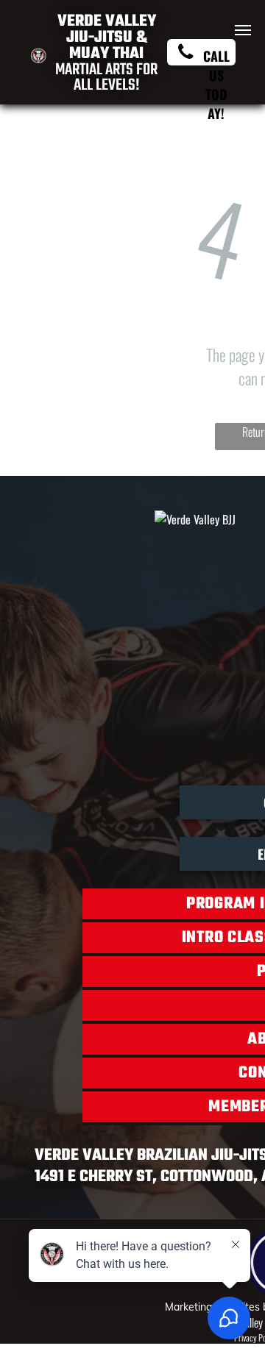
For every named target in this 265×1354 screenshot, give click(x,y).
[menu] (243, 30)
